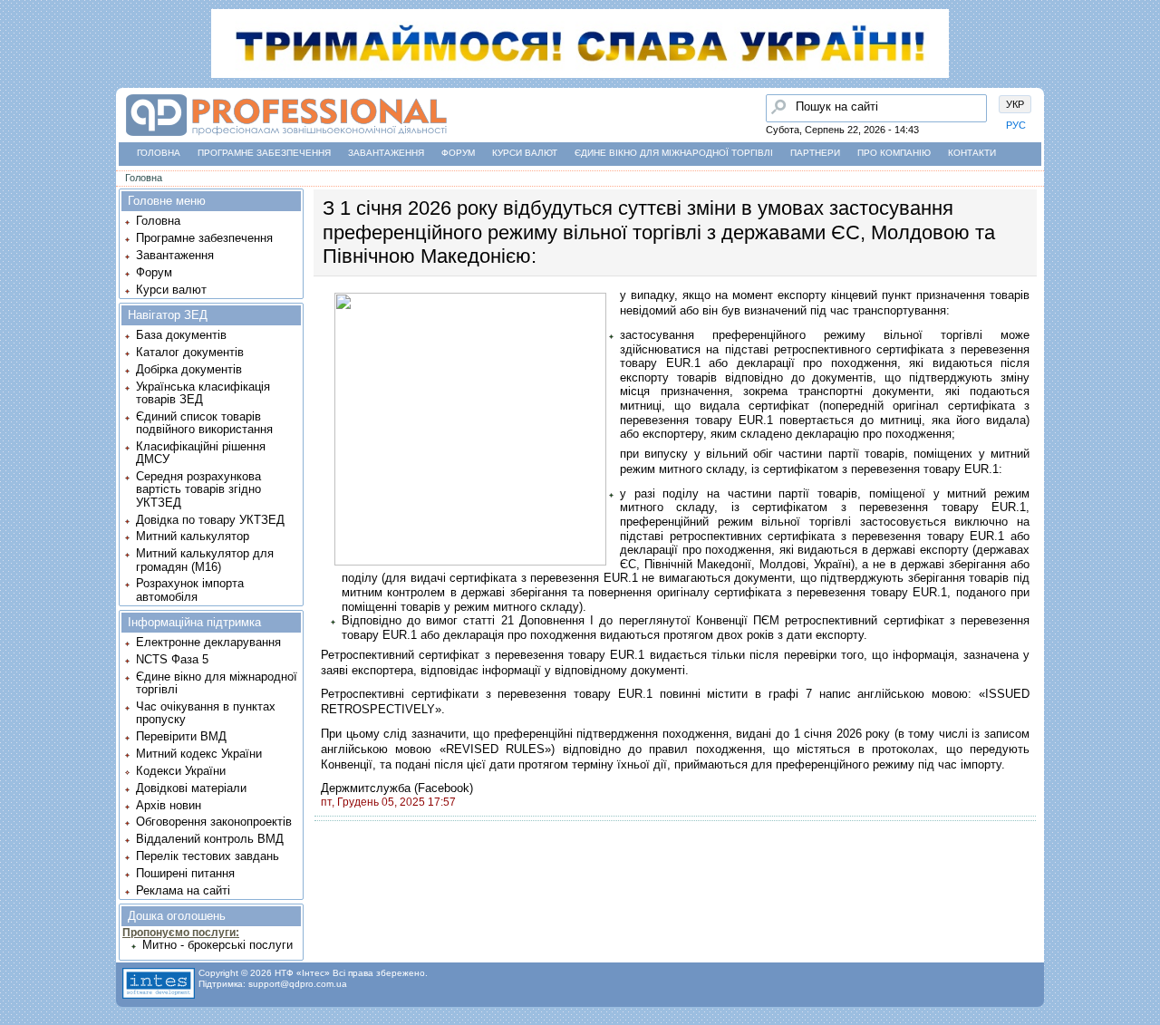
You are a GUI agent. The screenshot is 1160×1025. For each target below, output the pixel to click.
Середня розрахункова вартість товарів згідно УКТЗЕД (198, 489)
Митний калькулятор (192, 536)
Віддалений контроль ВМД (210, 839)
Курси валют (524, 153)
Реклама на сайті (183, 890)
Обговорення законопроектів (214, 821)
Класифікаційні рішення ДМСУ (201, 453)
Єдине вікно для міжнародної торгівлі (674, 153)
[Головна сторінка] (19, 86)
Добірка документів (189, 369)
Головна (158, 153)
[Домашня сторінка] (286, 136)
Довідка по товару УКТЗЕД (210, 520)
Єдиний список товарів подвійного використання (204, 423)
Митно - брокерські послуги (217, 945)
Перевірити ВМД (181, 736)
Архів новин (168, 805)
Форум (458, 153)
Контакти (972, 153)
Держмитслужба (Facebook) (397, 788)
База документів (181, 335)
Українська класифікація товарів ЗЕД (203, 393)
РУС (1016, 125)
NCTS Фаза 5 (172, 659)
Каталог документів (190, 352)
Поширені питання (185, 873)
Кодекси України (181, 771)
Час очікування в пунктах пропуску (206, 713)
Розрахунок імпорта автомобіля (190, 589)
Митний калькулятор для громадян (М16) (205, 559)
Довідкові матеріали (191, 788)
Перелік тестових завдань (207, 856)
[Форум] (19, 155)
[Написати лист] (19, 224)
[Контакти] (19, 189)
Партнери (815, 153)
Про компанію (894, 153)
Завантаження (386, 153)
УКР (1015, 104)
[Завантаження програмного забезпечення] (19, 120)
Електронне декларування (208, 642)
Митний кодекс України (199, 753)
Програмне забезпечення (264, 153)
